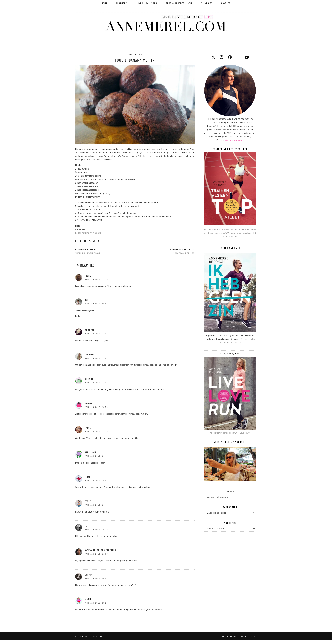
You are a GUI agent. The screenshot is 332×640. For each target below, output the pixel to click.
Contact (225, 3)
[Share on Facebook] (85, 241)
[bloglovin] (238, 57)
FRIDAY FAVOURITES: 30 (182, 251)
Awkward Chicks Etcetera (100, 550)
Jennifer (90, 354)
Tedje (88, 501)
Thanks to (207, 3)
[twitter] (213, 57)
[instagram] (221, 57)
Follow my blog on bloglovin (88, 233)
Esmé (87, 476)
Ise (86, 525)
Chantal (89, 330)
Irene (88, 275)
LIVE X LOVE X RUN (147, 3)
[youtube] (246, 57)
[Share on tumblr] (98, 241)
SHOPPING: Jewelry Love (87, 251)
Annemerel (122, 3)
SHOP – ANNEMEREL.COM (179, 3)
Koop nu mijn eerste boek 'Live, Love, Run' (230, 433)
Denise (89, 403)
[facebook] (230, 57)
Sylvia (88, 574)
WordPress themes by (239, 636)
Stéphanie (90, 452)
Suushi (89, 379)
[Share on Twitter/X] (89, 241)
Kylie (88, 300)
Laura (88, 427)
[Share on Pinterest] (94, 241)
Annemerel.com (94, 636)
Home (104, 3)
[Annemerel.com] (166, 22)
